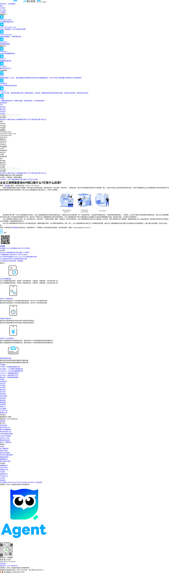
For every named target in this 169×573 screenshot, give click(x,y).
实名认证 (43, 119)
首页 (1, 6)
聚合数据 (7, 185)
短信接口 (3, 480)
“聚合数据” (14, 227)
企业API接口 (4, 467)
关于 (1, 105)
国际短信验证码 (5, 440)
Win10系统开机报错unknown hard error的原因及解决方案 (18, 257)
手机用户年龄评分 (5, 318)
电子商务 (27, 248)
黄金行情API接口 (5, 461)
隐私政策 (3, 402)
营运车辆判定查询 (5, 358)
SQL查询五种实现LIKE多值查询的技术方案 (13, 259)
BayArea (2, 383)
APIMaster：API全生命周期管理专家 (11, 371)
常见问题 (3, 394)
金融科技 (15, 248)
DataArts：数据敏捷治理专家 (9, 373)
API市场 (2, 8)
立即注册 (3, 563)
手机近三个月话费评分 (7, 338)
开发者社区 (3, 381)
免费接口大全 (4, 470)
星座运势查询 (4, 457)
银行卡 (25, 119)
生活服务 (3, 248)
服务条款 (3, 400)
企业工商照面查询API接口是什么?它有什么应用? (22, 179)
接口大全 (21, 248)
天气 (29, 119)
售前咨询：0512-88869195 (9, 566)
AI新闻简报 (19, 119)
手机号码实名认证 (5, 432)
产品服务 (3, 365)
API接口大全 (4, 476)
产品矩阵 (3, 12)
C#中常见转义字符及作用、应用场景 (11, 261)
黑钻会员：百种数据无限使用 (9, 377)
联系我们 (3, 421)
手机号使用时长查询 (6, 434)
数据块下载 (3, 412)
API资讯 (2, 478)
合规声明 (3, 404)
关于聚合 (3, 107)
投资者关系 (3, 103)
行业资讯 (3, 179)
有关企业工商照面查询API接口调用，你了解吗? (15, 252)
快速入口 (3, 406)
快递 (32, 119)
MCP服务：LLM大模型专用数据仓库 (11, 369)
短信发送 (3, 119)
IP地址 (2, 446)
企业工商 (9, 248)
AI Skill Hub (4, 410)
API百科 (2, 113)
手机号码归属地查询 (6, 455)
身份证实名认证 (5, 427)
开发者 (2, 379)
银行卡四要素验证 (5, 429)
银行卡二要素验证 (5, 442)
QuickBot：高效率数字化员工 (9, 375)
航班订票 (37, 119)
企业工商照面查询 (5, 279)
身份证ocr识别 (4, 438)
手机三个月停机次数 (6, 298)
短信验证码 (3, 425)
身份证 (13, 119)
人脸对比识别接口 (5, 436)
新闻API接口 (4, 451)
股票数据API (4, 459)
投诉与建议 (3, 396)
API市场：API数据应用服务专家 (10, 367)
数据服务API (4, 465)
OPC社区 (3, 10)
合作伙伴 (3, 111)
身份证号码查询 (5, 453)
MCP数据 (3, 409)
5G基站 (8, 119)
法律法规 (3, 398)
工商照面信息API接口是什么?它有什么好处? (14, 254)
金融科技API (4, 474)
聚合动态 (3, 109)
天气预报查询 (4, 448)
